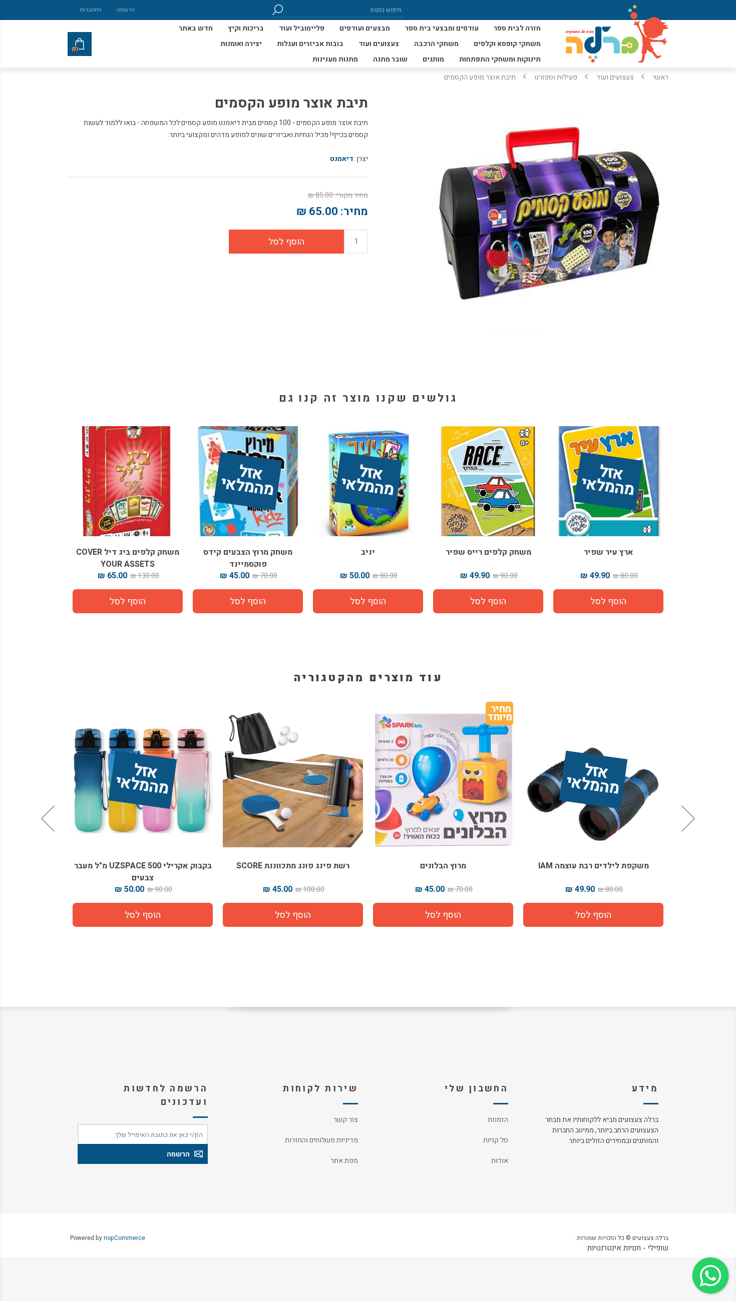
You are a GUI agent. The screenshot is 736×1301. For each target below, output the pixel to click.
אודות (499, 1160)
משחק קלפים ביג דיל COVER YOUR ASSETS (127, 558)
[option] (593, 818)
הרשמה (126, 10)
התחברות (91, 10)
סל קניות (495, 1140)
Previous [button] (686, 818)
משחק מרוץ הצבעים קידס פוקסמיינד (247, 558)
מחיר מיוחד (649, 715)
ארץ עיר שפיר (608, 552)
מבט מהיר (593, 776)
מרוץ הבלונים (593, 866)
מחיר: (354, 212)
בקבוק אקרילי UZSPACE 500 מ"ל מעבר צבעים (293, 872)
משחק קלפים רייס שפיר (488, 552)
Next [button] (49, 818)
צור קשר (345, 1119)
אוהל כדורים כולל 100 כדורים (142, 866)
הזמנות (498, 1119)
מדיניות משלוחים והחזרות (321, 1140)
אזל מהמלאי (608, 482)
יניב (368, 552)
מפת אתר (344, 1160)
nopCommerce (124, 1237)
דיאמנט (341, 159)
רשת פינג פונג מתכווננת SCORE (443, 866)
